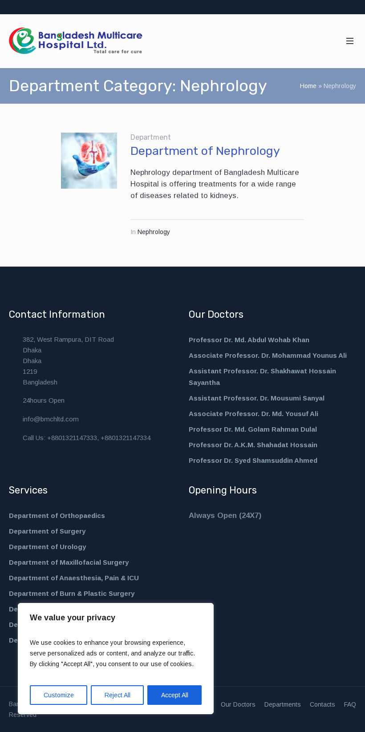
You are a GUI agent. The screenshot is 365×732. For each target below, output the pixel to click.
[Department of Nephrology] (89, 161)
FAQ (350, 704)
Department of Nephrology (205, 151)
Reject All (117, 695)
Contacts (322, 704)
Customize (59, 695)
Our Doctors (238, 704)
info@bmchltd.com (51, 419)
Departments (282, 704)
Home (308, 85)
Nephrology (154, 231)
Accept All (174, 695)
